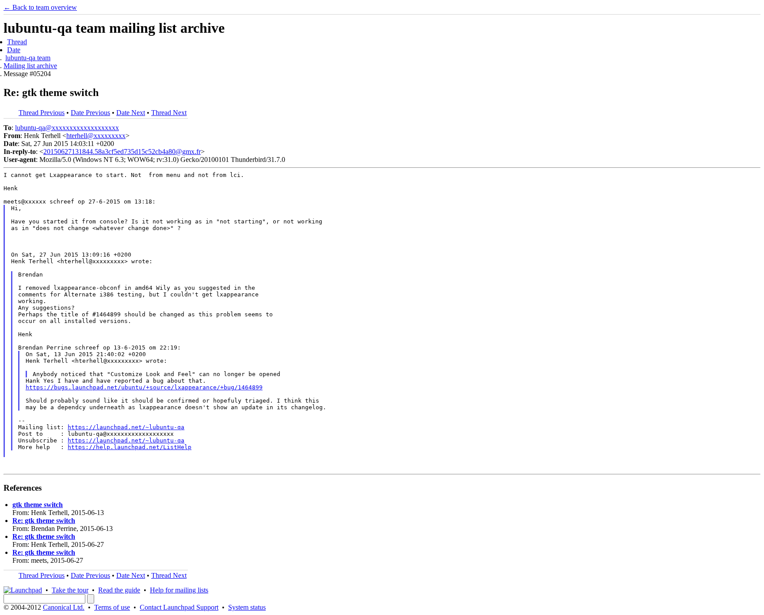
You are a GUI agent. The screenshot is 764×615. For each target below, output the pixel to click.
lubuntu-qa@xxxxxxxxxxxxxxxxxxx (67, 127)
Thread (17, 42)
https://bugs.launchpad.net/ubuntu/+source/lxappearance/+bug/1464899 (144, 387)
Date (13, 50)
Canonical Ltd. (63, 607)
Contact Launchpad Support (179, 607)
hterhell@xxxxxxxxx (96, 135)
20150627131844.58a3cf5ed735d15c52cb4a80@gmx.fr (122, 151)
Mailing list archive (30, 65)
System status (247, 607)
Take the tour (70, 590)
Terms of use (112, 607)
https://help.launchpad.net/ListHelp (129, 447)
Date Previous (90, 112)
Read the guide (119, 590)
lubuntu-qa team (27, 58)
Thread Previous (42, 112)
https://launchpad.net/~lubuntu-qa (126, 427)
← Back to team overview (40, 7)
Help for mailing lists (179, 590)
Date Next (130, 112)
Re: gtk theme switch (43, 520)
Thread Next (169, 112)
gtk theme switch (37, 504)
